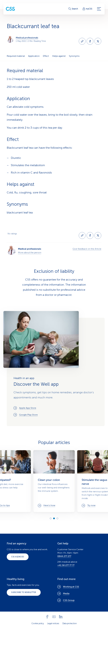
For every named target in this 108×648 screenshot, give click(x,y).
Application (34, 56)
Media (66, 593)
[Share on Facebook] (90, 41)
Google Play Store (28, 415)
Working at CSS (71, 586)
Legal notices (53, 623)
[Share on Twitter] (97, 41)
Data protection (69, 623)
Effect (46, 56)
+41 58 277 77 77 (65, 565)
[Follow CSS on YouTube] (54, 616)
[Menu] (99, 9)
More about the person (29, 252)
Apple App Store (27, 408)
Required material (16, 56)
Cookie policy (38, 623)
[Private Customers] (10, 9)
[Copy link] (82, 41)
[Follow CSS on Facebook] (47, 616)
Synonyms (74, 56)
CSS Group (69, 600)
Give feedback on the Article (87, 249)
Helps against (59, 56)
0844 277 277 (64, 556)
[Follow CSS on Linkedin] (60, 616)
